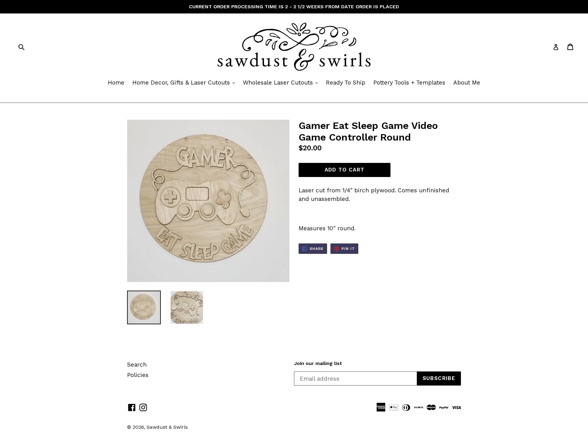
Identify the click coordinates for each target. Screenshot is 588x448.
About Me (466, 82)
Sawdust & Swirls (167, 427)
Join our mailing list (318, 363)
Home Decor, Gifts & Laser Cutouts (185, 82)
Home (116, 82)
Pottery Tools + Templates (409, 82)
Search (137, 364)
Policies (138, 374)
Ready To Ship (345, 82)
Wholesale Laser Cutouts (282, 82)
